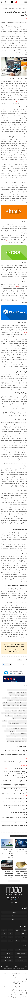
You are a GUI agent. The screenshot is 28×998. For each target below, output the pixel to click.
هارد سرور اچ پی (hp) (6, 705)
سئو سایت (9, 738)
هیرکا (3, 713)
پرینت (25, 715)
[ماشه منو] (25, 2)
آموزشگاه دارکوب (19, 101)
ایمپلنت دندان (24, 731)
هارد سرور (24, 710)
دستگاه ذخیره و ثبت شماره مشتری (20, 736)
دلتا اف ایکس (18, 731)
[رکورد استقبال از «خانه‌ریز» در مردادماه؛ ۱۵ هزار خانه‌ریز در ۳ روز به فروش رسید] (7, 843)
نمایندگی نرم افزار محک (6, 697)
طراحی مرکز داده (10, 690)
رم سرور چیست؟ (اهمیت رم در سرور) (17, 768)
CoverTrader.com (16, 728)
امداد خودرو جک (10, 726)
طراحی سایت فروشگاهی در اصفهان (10, 713)
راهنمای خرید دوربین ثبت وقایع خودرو (17, 812)
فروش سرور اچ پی (12, 692)
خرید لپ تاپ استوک (15, 718)
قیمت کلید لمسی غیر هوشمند (21, 700)
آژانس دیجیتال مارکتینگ (11, 700)
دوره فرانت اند (11, 736)
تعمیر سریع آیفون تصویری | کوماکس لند (19, 720)
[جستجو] (2, 2)
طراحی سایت (17, 708)
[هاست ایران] (14, 679)
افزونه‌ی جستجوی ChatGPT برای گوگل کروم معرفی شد (14, 805)
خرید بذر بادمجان (6, 708)
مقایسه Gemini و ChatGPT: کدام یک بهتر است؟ (15, 798)
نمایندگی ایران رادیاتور (15, 705)
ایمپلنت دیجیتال (6, 731)
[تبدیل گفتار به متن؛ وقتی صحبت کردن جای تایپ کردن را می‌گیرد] (21, 843)
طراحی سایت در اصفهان (13, 695)
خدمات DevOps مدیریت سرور (21, 733)
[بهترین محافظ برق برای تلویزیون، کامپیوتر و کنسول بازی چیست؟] (7, 865)
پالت (7, 736)
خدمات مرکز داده (23, 690)
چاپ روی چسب (16, 726)
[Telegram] (3, 664)
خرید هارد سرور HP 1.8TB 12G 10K (20, 702)
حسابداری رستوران (23, 728)
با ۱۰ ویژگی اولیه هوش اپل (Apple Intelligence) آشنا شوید (13, 817)
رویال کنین (18, 692)
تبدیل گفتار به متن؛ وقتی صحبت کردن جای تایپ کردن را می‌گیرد (21, 851)
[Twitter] (10, 664)
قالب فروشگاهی (23, 692)
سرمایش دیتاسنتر (17, 690)
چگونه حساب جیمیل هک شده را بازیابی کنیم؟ (16, 815)
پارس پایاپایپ (24, 741)
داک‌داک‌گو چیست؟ (21, 820)
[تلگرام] (12, 902)
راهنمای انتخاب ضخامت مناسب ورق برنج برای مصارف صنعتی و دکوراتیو (21, 873)
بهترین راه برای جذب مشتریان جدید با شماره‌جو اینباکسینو (13, 793)
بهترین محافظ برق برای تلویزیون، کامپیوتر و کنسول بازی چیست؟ (8, 873)
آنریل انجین (12, 708)
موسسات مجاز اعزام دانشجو (16, 738)
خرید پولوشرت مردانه (22, 697)
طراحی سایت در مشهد (15, 723)
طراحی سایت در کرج (23, 726)
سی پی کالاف (5, 720)
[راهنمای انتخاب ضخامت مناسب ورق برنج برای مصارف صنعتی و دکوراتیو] (21, 865)
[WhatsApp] (7, 664)
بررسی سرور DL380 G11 (9, 715)
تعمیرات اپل (4, 726)
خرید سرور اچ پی (23, 723)
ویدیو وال (10, 720)
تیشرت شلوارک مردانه (14, 697)
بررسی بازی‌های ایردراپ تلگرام (19, 822)
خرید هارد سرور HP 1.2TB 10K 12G (8, 702)
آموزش (19, 286)
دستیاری (9, 723)
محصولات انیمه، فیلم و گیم (18, 715)
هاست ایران (18, 899)
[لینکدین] (16, 902)
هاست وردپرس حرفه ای (22, 695)
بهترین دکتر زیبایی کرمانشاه (21, 713)
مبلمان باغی (20, 710)
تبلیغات (19, 659)
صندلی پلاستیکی (8, 710)
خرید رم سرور (12, 731)
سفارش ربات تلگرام (23, 705)
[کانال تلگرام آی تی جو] (14, 673)
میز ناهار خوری (14, 710)
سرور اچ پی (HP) (23, 718)
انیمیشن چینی (13, 733)
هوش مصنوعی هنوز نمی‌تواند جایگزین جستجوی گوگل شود (13, 825)
